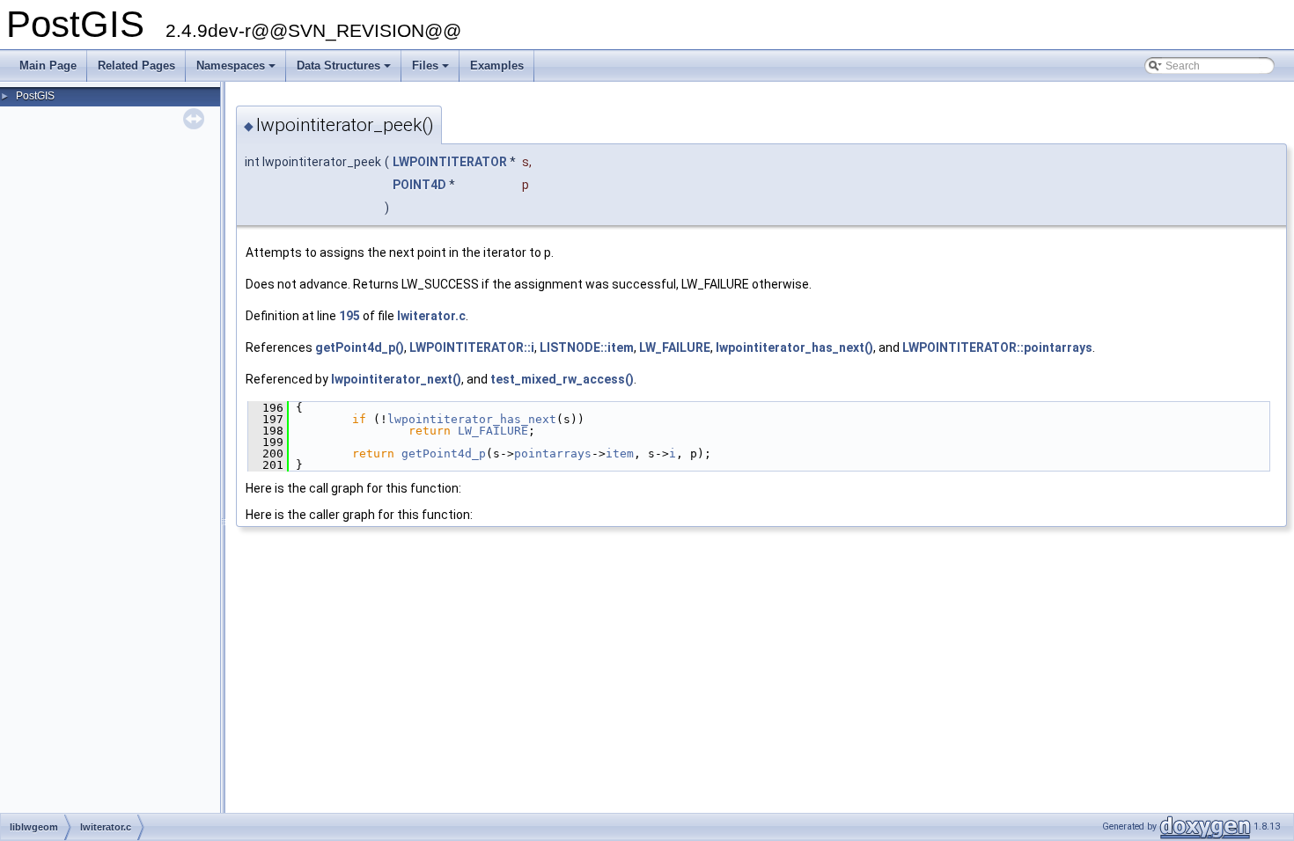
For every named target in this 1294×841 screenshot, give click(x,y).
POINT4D (419, 185)
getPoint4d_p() (359, 347)
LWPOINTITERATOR (450, 162)
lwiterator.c (431, 316)
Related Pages (136, 65)
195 (349, 316)
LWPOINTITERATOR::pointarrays (997, 347)
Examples (497, 65)
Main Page (48, 65)
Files (432, 70)
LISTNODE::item (587, 347)
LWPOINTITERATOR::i (471, 347)
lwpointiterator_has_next (471, 419)
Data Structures (345, 70)
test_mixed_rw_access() (562, 379)
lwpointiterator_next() (396, 379)
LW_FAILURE (674, 347)
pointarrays (553, 453)
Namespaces (237, 70)
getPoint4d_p (443, 453)
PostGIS (35, 96)
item (620, 453)
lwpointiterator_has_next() (794, 347)
